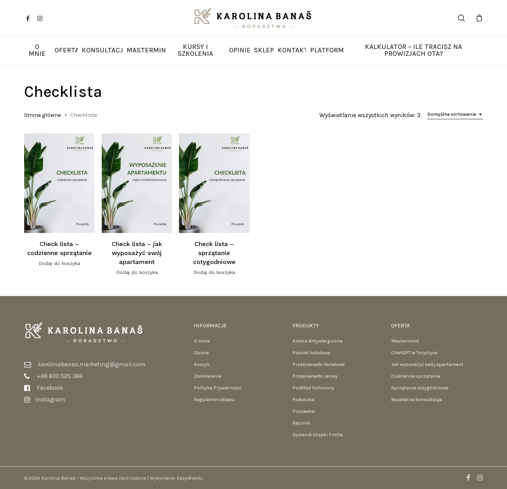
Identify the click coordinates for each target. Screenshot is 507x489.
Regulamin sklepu (214, 400)
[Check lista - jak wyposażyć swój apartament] (137, 183)
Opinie (201, 353)
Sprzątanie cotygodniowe (419, 388)
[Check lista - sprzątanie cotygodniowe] (214, 183)
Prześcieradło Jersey (315, 376)
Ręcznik (301, 423)
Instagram (50, 399)
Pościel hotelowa (311, 353)
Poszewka (303, 411)
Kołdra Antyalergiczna (317, 341)
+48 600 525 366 (60, 376)
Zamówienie (207, 376)
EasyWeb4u (190, 478)
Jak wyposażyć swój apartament (427, 364)
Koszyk (202, 364)
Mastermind (405, 341)
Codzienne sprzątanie (415, 376)
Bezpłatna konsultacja (416, 400)
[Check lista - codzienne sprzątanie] (59, 183)
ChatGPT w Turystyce (414, 353)
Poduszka (303, 400)
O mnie (202, 341)
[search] (461, 18)
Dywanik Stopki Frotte (317, 435)
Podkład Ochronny (313, 388)
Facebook (51, 387)
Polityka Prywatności (217, 388)
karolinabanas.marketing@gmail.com (92, 364)
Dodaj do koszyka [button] (59, 263)
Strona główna (42, 115)
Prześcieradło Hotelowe (318, 364)
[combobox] (455, 114)
